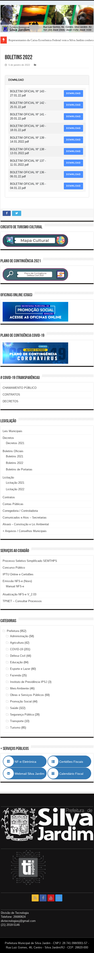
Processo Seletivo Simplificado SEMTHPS (30, 560)
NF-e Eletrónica (30, 761)
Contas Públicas (13, 504)
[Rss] (35, 897)
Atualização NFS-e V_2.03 (19, 594)
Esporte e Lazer (20, 668)
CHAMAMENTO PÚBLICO (20, 387)
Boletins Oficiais (13, 451)
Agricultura (17, 642)
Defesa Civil (17, 655)
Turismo (15, 727)
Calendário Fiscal (73, 773)
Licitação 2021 (15, 482)
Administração (19, 636)
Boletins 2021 (14, 456)
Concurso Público (14, 567)
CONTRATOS (11, 394)
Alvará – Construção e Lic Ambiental (26, 524)
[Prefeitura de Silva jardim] (47, 18)
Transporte (17, 721)
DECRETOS (10, 401)
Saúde (14, 708)
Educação (16, 662)
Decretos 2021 (15, 443)
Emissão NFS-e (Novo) (17, 581)
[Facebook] (43, 897)
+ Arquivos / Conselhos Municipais (25, 531)
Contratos (9, 497)
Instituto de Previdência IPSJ (28, 682)
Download (73, 93)
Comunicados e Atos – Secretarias (25, 517)
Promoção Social (21, 701)
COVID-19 (16, 649)
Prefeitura (13, 631)
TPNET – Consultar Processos (22, 601)
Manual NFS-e (15, 586)
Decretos (8, 437)
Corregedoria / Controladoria (20, 510)
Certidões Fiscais (73, 761)
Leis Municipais (12, 431)
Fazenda (15, 675)
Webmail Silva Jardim (29, 773)
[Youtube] (50, 897)
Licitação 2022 (15, 489)
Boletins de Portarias (19, 469)
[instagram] (58, 897)
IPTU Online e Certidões (18, 574)
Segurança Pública (22, 714)
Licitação (8, 477)
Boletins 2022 (14, 463)
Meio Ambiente (19, 688)
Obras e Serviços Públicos (27, 695)
